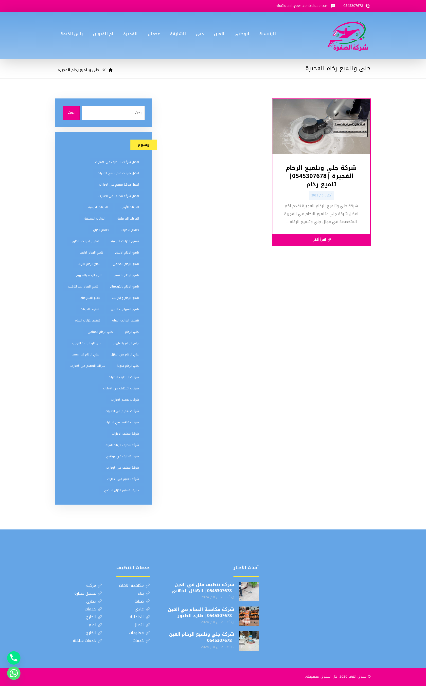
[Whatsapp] (13, 673)
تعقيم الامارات (130, 230)
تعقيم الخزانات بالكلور (85, 241)
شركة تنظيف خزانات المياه (122, 445)
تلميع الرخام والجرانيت (125, 298)
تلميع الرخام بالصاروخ (89, 275)
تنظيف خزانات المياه (87, 320)
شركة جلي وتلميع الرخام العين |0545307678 (201, 637)
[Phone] (13, 658)
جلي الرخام (132, 332)
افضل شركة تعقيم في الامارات (119, 184)
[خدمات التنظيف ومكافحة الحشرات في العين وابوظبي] (348, 35)
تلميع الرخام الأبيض (127, 252)
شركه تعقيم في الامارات (123, 479)
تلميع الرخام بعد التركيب (83, 286)
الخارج (91, 617)
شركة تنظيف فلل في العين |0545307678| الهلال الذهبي (203, 587)
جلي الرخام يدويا (128, 365)
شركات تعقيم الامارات (125, 399)
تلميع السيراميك (90, 298)
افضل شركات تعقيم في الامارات (118, 173)
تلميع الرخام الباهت (91, 252)
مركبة (91, 585)
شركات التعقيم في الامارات (87, 365)
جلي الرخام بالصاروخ (126, 343)
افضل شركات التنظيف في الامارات (117, 162)
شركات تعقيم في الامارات (122, 411)
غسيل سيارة (85, 593)
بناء (141, 593)
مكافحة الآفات (131, 585)
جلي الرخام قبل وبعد (85, 354)
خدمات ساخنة (84, 640)
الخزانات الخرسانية (128, 218)
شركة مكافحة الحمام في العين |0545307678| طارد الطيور (201, 612)
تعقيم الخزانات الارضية (125, 241)
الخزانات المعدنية (94, 218)
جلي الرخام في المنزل (125, 354)
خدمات (90, 609)
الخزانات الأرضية (129, 207)
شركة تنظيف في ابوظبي (122, 456)
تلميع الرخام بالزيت (89, 264)
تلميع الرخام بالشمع (126, 275)
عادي (139, 609)
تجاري (91, 601)
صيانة (139, 601)
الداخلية (137, 617)
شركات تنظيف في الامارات (122, 422)
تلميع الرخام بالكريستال (124, 286)
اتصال (139, 625)
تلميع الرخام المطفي (126, 264)
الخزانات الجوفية (98, 207)
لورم (92, 625)
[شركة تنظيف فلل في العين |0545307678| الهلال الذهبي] (249, 591)
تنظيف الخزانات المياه (125, 320)
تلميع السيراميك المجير (125, 309)
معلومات (136, 633)
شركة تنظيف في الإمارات (122, 467)
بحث (71, 113)
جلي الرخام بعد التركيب (86, 343)
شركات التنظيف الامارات (124, 377)
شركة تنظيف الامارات (125, 433)
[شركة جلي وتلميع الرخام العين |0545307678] (249, 641)
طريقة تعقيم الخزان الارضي (121, 490)
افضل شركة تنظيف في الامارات (118, 196)
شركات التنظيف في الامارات (121, 388)
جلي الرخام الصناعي (100, 332)
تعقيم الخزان (101, 230)
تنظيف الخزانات (90, 309)
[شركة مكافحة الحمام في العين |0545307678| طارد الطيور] (249, 616)
